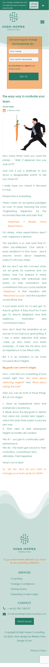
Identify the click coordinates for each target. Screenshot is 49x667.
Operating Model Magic (24, 594)
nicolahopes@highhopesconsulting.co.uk (26, 613)
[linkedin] (43, 5)
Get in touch (24, 621)
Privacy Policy (38, 650)
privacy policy (14, 69)
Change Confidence (23, 583)
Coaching (16, 578)
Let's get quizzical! (34, 5)
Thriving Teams (19, 589)
